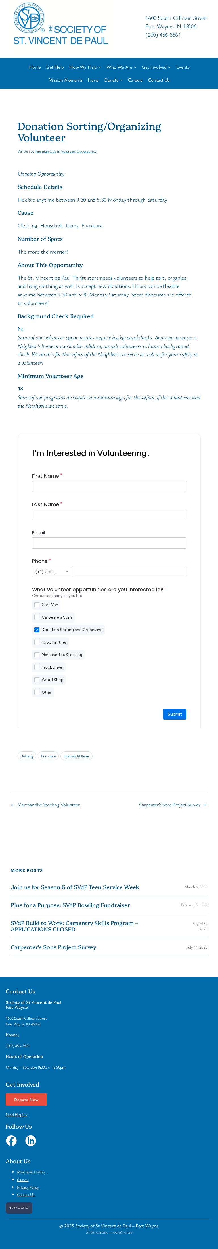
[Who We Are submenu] (135, 67)
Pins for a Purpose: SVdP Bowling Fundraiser (70, 905)
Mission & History (31, 1172)
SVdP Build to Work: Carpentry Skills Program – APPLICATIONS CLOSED (74, 926)
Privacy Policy (28, 1187)
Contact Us (25, 1194)
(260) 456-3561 (163, 34)
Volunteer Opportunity (78, 151)
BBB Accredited (19, 1208)
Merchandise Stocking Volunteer (48, 804)
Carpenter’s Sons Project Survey (170, 804)
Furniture (48, 756)
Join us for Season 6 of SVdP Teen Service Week (75, 887)
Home (35, 67)
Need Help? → (16, 1114)
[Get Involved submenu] (169, 67)
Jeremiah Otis (45, 151)
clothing (27, 756)
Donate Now (26, 1099)
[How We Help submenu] (99, 67)
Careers (22, 1179)
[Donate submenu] (121, 79)
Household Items (76, 756)
